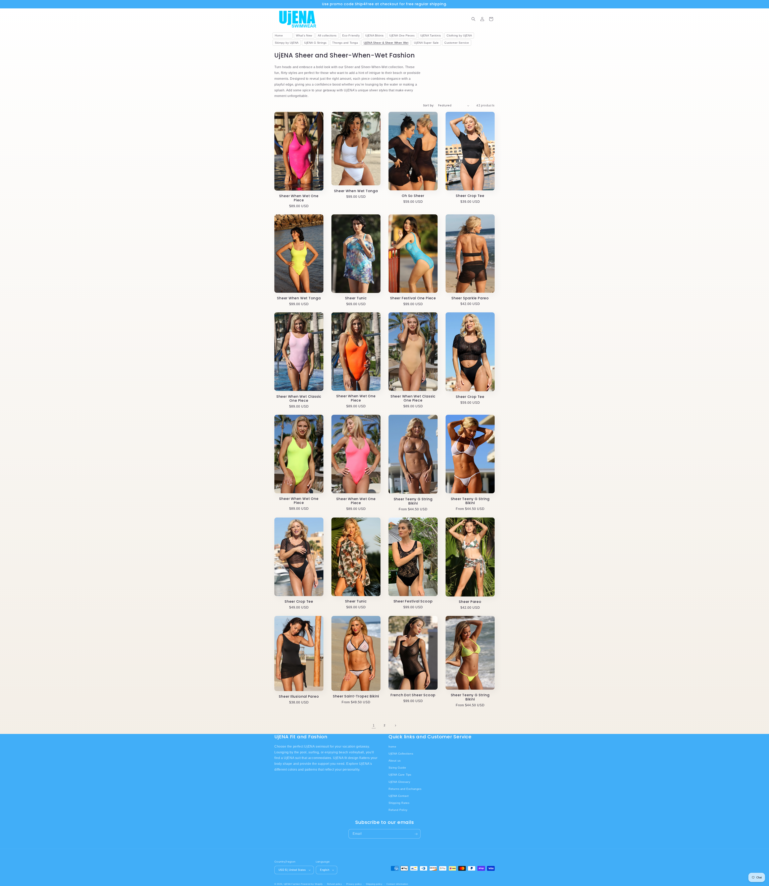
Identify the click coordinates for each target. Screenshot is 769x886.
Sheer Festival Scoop (413, 601)
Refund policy (334, 884)
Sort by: (428, 105)
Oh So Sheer (413, 196)
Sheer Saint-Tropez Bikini (356, 696)
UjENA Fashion (292, 884)
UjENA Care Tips (400, 774)
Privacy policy (354, 884)
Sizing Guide (397, 767)
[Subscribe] (416, 834)
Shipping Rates (399, 802)
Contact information (397, 884)
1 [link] (374, 725)
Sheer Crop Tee (470, 196)
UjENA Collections (401, 753)
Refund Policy (398, 809)
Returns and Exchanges (405, 788)
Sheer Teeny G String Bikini (413, 501)
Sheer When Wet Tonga (356, 191)
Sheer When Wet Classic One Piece (298, 399)
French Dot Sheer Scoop (413, 695)
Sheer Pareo (470, 602)
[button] (473, 19)
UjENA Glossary (399, 781)
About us (395, 760)
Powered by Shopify (312, 884)
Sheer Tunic (356, 298)
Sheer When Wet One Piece (298, 198)
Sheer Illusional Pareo (299, 696)
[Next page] (395, 725)
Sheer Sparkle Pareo (470, 298)
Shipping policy (374, 884)
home (392, 746)
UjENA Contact (399, 795)
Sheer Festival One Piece (413, 298)
